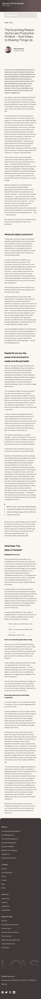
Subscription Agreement (9, 924)
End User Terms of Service (10, 932)
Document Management (9, 839)
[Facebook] (2, 992)
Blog (11, 22)
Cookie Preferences (8, 944)
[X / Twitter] (6, 992)
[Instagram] (10, 992)
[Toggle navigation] (34, 15)
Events (3, 876)
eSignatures (5, 854)
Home (6, 22)
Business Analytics (7, 846)
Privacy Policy (6, 928)
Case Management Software (10, 831)
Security (4, 921)
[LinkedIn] (14, 992)
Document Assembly (8, 858)
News (3, 888)
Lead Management (7, 835)
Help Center (5, 898)
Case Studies (5, 910)
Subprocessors (6, 936)
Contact (4, 880)
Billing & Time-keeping (9, 850)
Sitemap (4, 984)
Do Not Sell (5, 947)
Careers (4, 869)
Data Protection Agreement (10, 940)
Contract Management (8, 843)
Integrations (5, 906)
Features (4, 902)
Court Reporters (6, 872)
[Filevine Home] (11, 15)
